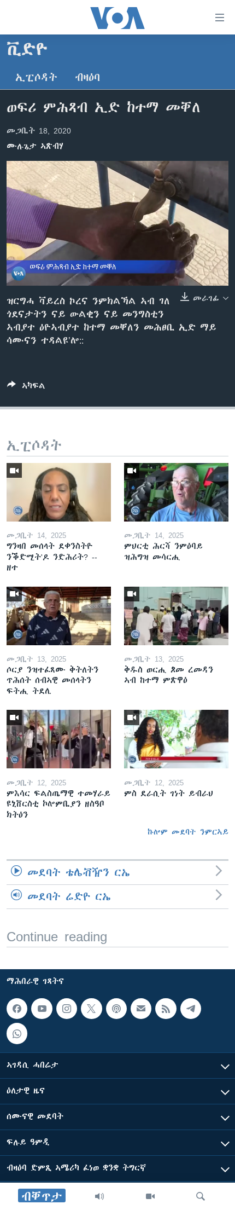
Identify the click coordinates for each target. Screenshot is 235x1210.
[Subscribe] (141, 1008)
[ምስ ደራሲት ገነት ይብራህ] (176, 739)
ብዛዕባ (87, 77)
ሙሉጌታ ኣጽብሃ (35, 146)
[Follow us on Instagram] (66, 1008)
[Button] (26, 388)
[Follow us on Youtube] (41, 1008)
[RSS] (165, 1008)
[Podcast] (116, 1008)
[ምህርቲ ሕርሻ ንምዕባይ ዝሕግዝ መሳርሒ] (176, 492)
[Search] (200, 1196)
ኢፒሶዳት (36, 77)
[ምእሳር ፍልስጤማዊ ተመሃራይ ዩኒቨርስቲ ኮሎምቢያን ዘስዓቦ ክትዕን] (59, 739)
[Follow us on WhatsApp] (17, 1033)
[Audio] (99, 1196)
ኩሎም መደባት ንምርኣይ (188, 831)
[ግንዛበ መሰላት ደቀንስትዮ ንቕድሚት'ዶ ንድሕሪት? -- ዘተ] (59, 492)
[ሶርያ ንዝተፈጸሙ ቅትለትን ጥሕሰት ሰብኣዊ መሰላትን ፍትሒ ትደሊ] (59, 616)
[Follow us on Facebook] (17, 1008)
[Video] (150, 1196)
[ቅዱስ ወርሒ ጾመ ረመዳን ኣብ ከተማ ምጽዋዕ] (176, 616)
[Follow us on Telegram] (190, 1008)
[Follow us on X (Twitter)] (91, 1008)
